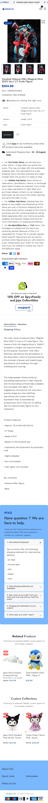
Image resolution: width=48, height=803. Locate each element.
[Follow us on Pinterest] (18, 253)
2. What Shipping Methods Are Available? (20, 587)
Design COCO (26, 119)
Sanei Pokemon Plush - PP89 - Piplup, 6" (35, 674)
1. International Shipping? (18, 542)
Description (10, 324)
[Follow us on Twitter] (14, 253)
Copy (29, 310)
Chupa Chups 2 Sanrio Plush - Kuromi (35, 736)
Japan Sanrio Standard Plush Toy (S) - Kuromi (12, 736)
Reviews (22, 324)
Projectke (39, 794)
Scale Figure (26, 125)
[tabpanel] (18, 69)
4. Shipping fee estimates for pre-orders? (21, 607)
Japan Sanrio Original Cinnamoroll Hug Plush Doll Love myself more (12, 676)
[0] (40, 9)
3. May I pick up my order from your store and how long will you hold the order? (22, 597)
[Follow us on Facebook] (10, 253)
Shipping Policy (12, 329)
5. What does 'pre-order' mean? (20, 615)
